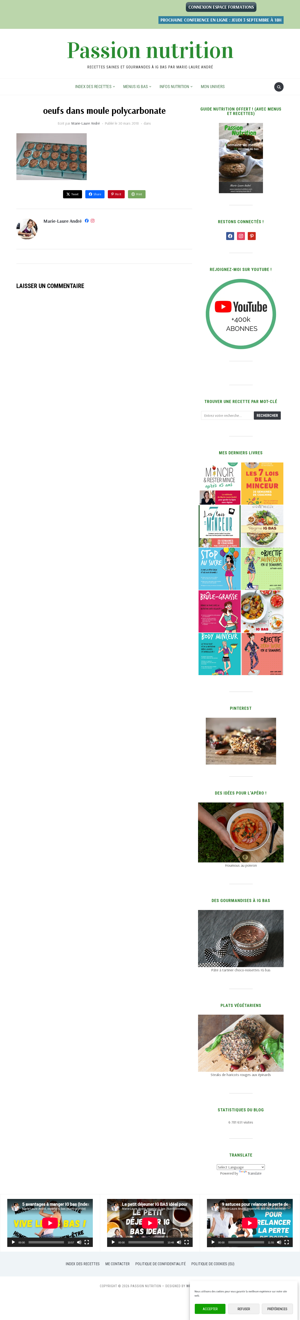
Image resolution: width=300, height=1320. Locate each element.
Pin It (118, 194)
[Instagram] (92, 221)
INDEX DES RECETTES (93, 86)
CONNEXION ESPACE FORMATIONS (221, 7)
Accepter (210, 1309)
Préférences (277, 1309)
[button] (219, 483)
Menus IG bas (135, 86)
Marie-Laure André (85, 123)
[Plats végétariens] (241, 1017)
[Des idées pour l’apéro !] (241, 805)
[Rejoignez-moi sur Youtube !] (241, 281)
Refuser (244, 1309)
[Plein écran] (86, 1242)
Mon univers (213, 86)
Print (139, 194)
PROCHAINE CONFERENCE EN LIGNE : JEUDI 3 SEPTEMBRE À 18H (221, 20)
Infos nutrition (174, 86)
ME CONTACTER (117, 1264)
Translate (255, 1173)
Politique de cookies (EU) (212, 1264)
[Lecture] (13, 1242)
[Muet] (79, 1242)
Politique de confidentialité (160, 1264)
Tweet (75, 194)
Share (97, 194)
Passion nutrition (150, 50)
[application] (50, 1223)
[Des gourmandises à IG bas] (241, 912)
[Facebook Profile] (87, 221)
